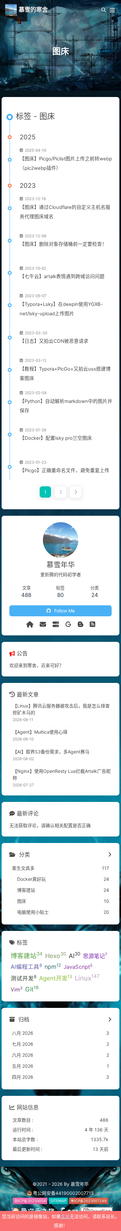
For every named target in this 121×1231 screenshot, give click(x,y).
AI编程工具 (26, 966)
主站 (65, 1216)
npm (53, 966)
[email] (43, 624)
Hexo (55, 955)
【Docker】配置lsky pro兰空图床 (56, 438)
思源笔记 (95, 955)
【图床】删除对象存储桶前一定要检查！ (63, 244)
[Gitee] (68, 624)
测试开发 (23, 978)
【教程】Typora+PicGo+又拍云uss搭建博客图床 (65, 373)
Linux (87, 977)
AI (74, 955)
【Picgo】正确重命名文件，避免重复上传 (64, 470)
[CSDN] (80, 624)
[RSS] (92, 624)
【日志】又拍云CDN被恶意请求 (54, 341)
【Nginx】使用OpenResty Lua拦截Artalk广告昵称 (62, 774)
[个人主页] (29, 624)
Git (32, 989)
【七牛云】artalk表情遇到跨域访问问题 (62, 276)
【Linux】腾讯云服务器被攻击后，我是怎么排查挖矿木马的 (61, 709)
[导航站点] (56, 624)
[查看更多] (110, 854)
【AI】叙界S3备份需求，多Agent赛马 (51, 751)
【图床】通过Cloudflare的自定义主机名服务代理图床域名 (65, 212)
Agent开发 (55, 978)
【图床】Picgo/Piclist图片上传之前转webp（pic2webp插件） (66, 163)
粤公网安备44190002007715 (63, 1193)
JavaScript (78, 966)
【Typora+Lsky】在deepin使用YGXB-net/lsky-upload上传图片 (61, 309)
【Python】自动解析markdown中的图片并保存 (66, 406)
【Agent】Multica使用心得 (40, 732)
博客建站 (27, 955)
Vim (17, 989)
